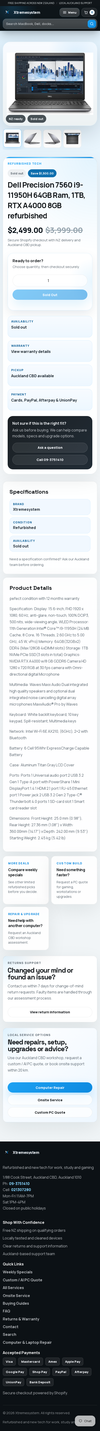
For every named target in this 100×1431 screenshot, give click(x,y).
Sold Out (50, 295)
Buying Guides (16, 1303)
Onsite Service (50, 1100)
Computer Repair (50, 1087)
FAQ (6, 1311)
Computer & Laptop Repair (27, 1342)
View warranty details (31, 351)
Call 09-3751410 (50, 459)
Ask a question (50, 447)
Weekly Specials (18, 1272)
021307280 (21, 1189)
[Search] (92, 24)
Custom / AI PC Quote (22, 1279)
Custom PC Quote (50, 1112)
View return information (50, 1012)
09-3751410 (19, 1183)
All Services (13, 1287)
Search (9, 1334)
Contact (10, 1326)
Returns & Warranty (21, 1319)
